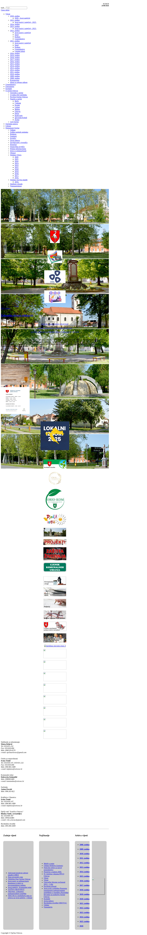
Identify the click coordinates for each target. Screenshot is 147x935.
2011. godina (5, 308)
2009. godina (84, 849)
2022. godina (84, 908)
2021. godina (84, 903)
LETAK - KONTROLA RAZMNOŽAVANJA (55, 328)
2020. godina (84, 899)
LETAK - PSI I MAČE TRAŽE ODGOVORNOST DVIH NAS (55, 332)
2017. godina (84, 885)
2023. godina (84, 912)
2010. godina (84, 854)
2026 (81, 926)
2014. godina (84, 872)
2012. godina (84, 863)
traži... (3, 8)
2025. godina (84, 921)
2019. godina (84, 894)
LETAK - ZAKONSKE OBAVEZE (54, 324)
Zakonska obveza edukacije (17, 315)
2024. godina (84, 917)
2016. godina (84, 881)
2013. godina (84, 867)
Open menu (5, 10)
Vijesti (16, 306)
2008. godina (84, 845)
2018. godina (84, 890)
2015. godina (84, 876)
